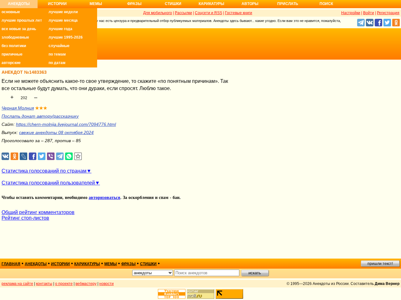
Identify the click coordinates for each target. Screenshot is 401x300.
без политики (14, 46)
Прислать (287, 4)
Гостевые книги (238, 13)
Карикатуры (211, 4)
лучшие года (60, 29)
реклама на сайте (17, 283)
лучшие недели (63, 12)
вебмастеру (86, 283)
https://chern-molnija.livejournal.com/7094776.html (66, 124)
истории (60, 264)
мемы (110, 264)
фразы (128, 264)
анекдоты (36, 264)
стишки (148, 264)
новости (106, 283)
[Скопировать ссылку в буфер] (78, 156)
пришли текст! (380, 263)
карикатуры (87, 264)
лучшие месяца (63, 20)
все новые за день (19, 29)
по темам (57, 54)
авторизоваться (104, 197)
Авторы (250, 4)
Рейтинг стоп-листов (25, 218)
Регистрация (388, 13)
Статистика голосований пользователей (48, 182)
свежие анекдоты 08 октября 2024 (56, 132)
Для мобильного (157, 13)
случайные (59, 46)
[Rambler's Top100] (171, 294)
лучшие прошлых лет (22, 20)
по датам (57, 63)
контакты (44, 283)
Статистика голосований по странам (44, 171)
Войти (368, 13)
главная (11, 264)
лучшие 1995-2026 (66, 37)
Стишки (173, 4)
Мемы (96, 4)
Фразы (134, 4)
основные (11, 12)
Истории (57, 4)
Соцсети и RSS (208, 13)
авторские (11, 63)
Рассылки (183, 13)
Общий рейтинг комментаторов (38, 212)
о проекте (64, 283)
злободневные (15, 37)
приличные (12, 54)
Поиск (326, 4)
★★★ (41, 107)
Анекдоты (19, 4)
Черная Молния (18, 107)
